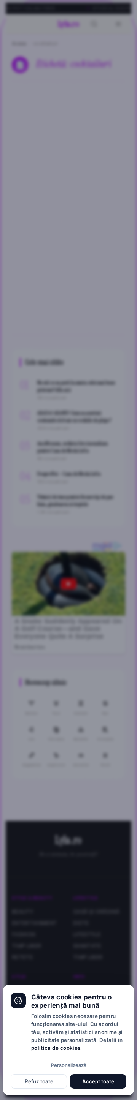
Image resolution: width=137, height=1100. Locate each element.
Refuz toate (39, 1081)
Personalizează (68, 1065)
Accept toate (98, 1081)
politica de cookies (55, 1048)
